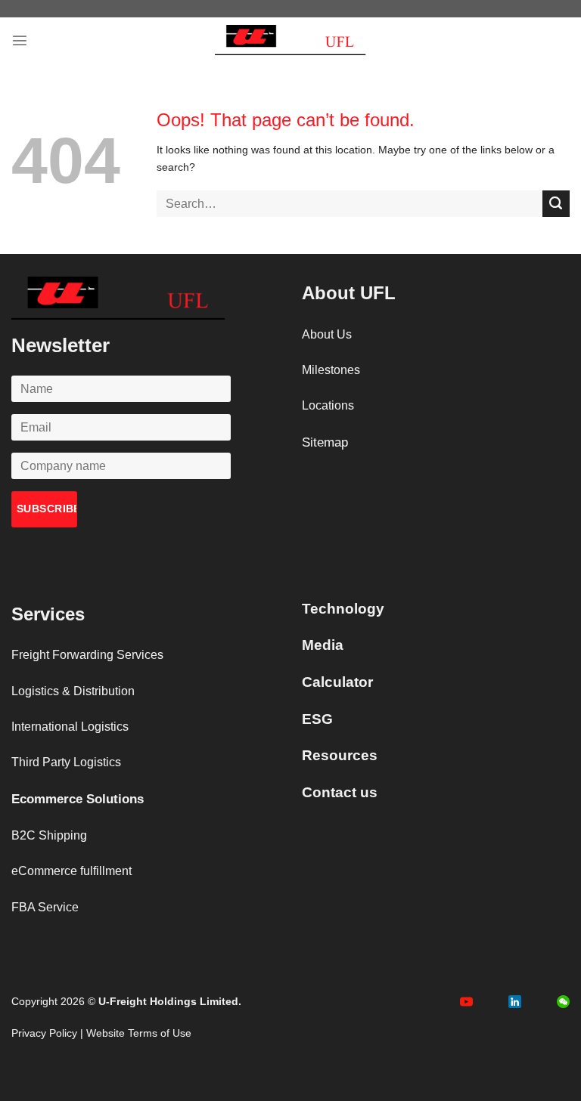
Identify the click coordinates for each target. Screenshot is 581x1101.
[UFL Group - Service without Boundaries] (290, 40)
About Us (327, 334)
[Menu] (19, 40)
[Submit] (556, 204)
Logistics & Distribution (73, 691)
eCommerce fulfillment (71, 870)
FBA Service (45, 907)
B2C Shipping (49, 835)
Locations (328, 405)
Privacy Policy (44, 1033)
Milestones (331, 369)
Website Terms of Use (138, 1033)
